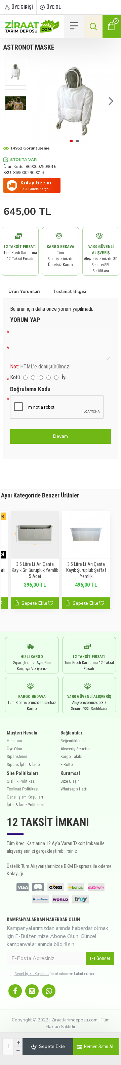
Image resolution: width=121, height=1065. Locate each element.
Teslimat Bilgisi (69, 292)
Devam (60, 436)
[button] (38, 101)
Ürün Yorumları (24, 292)
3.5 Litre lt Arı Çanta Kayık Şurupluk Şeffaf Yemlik (86, 570)
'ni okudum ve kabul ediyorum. (57, 973)
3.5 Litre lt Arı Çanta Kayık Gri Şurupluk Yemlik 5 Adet (35, 570)
